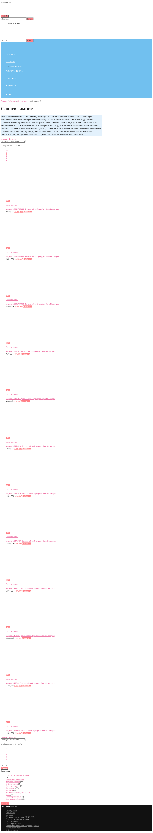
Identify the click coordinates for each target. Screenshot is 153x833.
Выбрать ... (27, 212)
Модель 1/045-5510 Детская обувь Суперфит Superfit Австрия (31, 446)
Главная (4, 101)
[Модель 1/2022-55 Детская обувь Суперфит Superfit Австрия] (28, 722)
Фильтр (5, 803)
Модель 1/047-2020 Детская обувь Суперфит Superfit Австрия (31, 541)
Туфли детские (12, 784)
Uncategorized (11, 811)
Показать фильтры (8, 139)
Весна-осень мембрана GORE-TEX (20, 817)
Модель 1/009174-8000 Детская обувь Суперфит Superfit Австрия (32, 256)
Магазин (12, 101)
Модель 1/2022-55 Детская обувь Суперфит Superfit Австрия (30, 730)
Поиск (30, 19)
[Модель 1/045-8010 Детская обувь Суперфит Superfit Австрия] (28, 485)
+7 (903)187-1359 (13, 23)
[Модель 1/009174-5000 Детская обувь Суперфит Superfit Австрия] (28, 201)
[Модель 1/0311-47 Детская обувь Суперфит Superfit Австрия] (28, 343)
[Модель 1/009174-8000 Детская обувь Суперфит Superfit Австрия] (28, 248)
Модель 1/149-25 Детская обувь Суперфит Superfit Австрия (30, 588)
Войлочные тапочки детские (17, 775)
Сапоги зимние (23, 101)
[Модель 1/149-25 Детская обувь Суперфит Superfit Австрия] (28, 580)
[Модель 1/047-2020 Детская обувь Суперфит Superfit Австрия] (28, 533)
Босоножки (10, 788)
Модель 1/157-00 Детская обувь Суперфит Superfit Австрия (30, 636)
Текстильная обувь (13, 799)
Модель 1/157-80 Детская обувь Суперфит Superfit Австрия (30, 683)
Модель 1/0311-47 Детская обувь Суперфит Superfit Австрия (30, 351)
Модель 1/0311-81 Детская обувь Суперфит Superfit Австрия (30, 399)
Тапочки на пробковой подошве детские (15, 781)
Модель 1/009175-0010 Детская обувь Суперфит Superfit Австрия (32, 304)
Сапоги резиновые (13, 797)
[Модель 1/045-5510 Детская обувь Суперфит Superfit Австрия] (28, 438)
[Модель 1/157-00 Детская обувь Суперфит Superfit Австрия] (28, 627)
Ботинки (9, 790)
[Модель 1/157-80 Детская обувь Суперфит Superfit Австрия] (28, 675)
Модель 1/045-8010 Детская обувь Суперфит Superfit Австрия (31, 493)
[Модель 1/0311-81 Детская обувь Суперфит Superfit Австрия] (28, 390)
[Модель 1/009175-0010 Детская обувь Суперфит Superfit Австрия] (28, 296)
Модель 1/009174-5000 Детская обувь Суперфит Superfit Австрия (32, 209)
